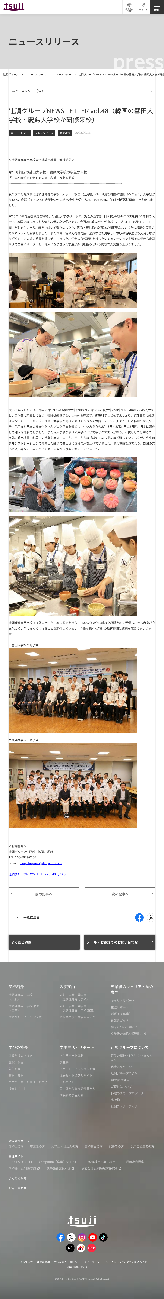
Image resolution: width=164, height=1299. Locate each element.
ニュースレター (62, 74)
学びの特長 (18, 1047)
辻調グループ (10, 74)
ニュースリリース (36, 74)
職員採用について (77, 1267)
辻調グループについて (130, 1047)
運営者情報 (43, 1262)
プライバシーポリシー (67, 1262)
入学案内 (67, 986)
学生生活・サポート (77, 1047)
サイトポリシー (93, 1262)
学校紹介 (16, 986)
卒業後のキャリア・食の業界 (132, 989)
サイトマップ (25, 1262)
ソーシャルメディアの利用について (126, 1262)
